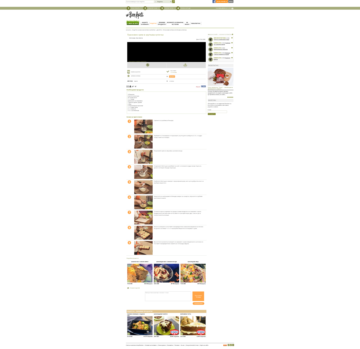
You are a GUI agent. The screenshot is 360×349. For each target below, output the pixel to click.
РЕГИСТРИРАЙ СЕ (135, 8)
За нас (182, 345)
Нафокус (187, 23)
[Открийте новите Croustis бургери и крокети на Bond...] (229, 97)
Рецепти (153, 23)
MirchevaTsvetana (220, 38)
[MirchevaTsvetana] (210, 39)
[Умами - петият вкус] (231, 97)
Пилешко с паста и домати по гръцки (222, 53)
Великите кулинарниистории (175, 23)
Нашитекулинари (144, 23)
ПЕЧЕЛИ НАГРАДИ (185, 8)
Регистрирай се (222, 1)
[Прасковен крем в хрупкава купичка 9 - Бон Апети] (143, 248)
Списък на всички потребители (134, 345)
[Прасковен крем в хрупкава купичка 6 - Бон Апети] (143, 202)
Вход (230, 1)
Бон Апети (139, 38)
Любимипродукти (162, 23)
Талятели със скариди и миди (222, 43)
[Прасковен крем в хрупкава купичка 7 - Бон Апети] (143, 217)
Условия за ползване (151, 345)
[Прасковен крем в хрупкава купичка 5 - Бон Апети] (143, 187)
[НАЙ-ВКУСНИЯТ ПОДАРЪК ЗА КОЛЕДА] (230, 97)
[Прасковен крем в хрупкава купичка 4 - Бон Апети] (143, 172)
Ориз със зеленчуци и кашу (221, 39)
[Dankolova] (210, 44)
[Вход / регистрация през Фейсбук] (214, 1)
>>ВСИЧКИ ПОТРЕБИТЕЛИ (225, 34)
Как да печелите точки (192, 345)
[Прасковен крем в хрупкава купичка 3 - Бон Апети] (143, 157)
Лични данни (162, 345)
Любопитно (195, 23)
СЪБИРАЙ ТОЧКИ (152, 8)
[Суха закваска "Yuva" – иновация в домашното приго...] (227, 97)
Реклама (177, 345)
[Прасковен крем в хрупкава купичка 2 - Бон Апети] (143, 142)
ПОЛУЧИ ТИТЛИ (169, 8)
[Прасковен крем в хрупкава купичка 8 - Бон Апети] (143, 233)
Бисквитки (170, 345)
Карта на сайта (204, 345)
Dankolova (217, 43)
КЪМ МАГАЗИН (223, 8)
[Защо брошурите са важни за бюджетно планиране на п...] (232, 97)
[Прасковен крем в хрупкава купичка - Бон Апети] (143, 126)
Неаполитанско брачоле (221, 49)
